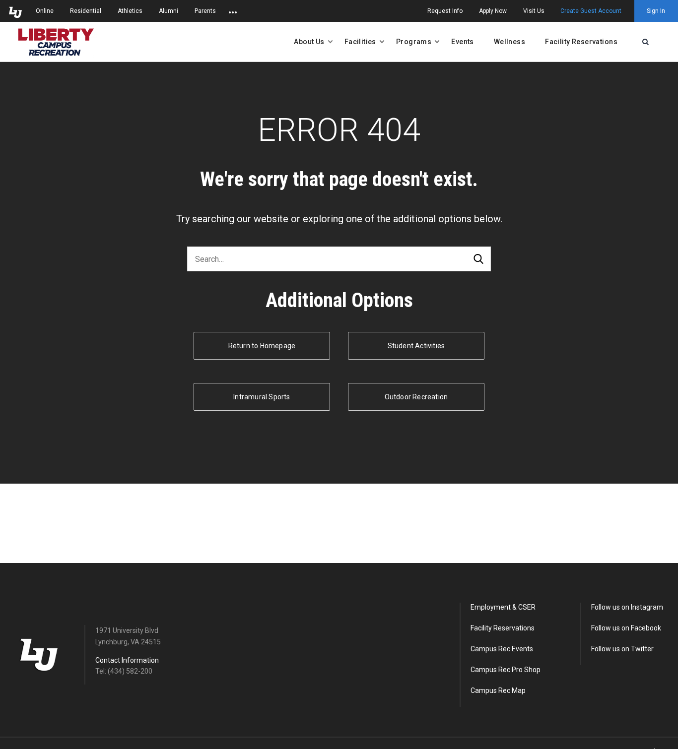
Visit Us (533, 10)
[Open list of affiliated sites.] (233, 11)
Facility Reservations (581, 42)
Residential (85, 10)
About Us (309, 42)
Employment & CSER (503, 607)
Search (479, 259)
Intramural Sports (261, 397)
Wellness (509, 42)
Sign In (656, 10)
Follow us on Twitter (622, 649)
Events (462, 42)
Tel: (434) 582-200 (123, 671)
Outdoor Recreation (416, 397)
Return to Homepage (262, 346)
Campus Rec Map (498, 690)
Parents (205, 10)
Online (45, 10)
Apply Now (493, 10)
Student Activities (416, 346)
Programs (413, 42)
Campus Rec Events (502, 649)
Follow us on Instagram (627, 607)
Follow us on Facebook (626, 628)
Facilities (360, 42)
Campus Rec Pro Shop (506, 670)
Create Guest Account (590, 10)
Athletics (130, 10)
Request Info (445, 10)
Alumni (168, 10)
